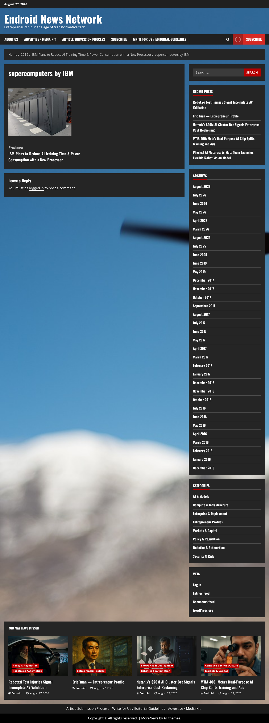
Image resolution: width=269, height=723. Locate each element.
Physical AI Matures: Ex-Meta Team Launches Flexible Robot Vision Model (223, 155)
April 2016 (200, 433)
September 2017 (204, 305)
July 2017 (199, 322)
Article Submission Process (83, 39)
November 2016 (203, 391)
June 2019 (200, 263)
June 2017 (199, 331)
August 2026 (202, 186)
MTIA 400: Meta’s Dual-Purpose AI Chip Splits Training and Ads (227, 684)
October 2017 (202, 297)
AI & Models (201, 496)
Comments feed (204, 601)
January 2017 (201, 374)
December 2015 (203, 467)
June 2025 (200, 254)
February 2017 (202, 365)
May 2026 (199, 212)
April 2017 (200, 348)
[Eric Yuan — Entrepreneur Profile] (102, 656)
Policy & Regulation (206, 538)
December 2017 (203, 280)
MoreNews (149, 718)
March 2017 (200, 357)
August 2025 (201, 237)
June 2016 (200, 416)
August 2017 (201, 314)
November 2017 (203, 288)
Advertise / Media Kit (40, 39)
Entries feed (201, 593)
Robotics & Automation (209, 547)
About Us (11, 39)
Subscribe (119, 39)
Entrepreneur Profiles (208, 521)
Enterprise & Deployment (210, 513)
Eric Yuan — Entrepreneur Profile (216, 116)
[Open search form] (227, 39)
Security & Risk (203, 556)
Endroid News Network (53, 19)
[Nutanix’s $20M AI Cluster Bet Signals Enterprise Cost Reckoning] (166, 656)
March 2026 (201, 229)
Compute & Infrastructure (210, 504)
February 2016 (202, 450)
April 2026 (200, 220)
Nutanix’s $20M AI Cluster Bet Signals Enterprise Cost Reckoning (166, 684)
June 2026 (200, 203)
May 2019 (199, 271)
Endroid (16, 693)
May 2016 (199, 425)
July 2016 (199, 408)
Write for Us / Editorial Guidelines (159, 39)
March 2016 (201, 442)
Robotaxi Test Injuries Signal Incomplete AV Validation (30, 684)
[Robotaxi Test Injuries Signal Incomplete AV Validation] (38, 656)
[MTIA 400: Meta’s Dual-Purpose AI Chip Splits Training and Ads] (231, 656)
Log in (197, 584)
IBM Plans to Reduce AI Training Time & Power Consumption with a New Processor (44, 153)
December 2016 (203, 382)
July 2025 (199, 246)
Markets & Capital (205, 530)
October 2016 (202, 399)
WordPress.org (203, 610)
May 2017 (199, 339)
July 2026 (199, 195)
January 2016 (202, 459)
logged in (36, 188)
